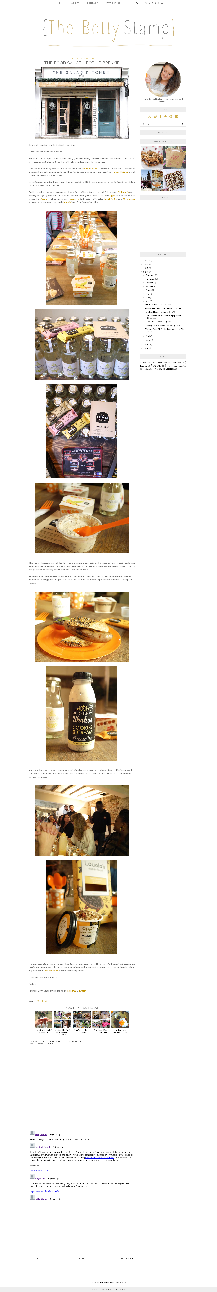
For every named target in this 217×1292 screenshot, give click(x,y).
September (150, 286)
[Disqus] (82, 1090)
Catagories (112, 3)
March (148, 340)
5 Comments (78, 1041)
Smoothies (146, 369)
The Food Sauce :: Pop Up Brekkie (159, 304)
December (150, 275)
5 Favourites (146, 362)
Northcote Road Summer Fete (101, 1031)
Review (183, 366)
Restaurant (172, 366)
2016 (145, 272)
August (149, 290)
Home (60, 3)
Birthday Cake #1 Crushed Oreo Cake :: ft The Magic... (165, 330)
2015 (145, 344)
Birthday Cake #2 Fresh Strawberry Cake (162, 325)
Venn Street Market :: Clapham (82, 1031)
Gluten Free (162, 362)
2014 (145, 348)
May (148, 301)
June (148, 297)
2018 (145, 264)
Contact (92, 3)
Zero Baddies (167, 369)
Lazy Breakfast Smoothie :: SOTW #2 (161, 312)
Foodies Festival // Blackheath (44, 1031)
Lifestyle (41, 1044)
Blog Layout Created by (108, 1289)
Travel (155, 369)
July (147, 294)
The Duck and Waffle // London (120, 1031)
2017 (145, 268)
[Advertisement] (82, 1228)
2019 (145, 261)
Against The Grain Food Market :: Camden (63, 1032)
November (150, 279)
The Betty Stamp (103, 1282)
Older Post (125, 1259)
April (148, 336)
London (50, 1044)
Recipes (156, 365)
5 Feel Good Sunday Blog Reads (158, 321)
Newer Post (39, 1259)
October (149, 282)
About (75, 3)
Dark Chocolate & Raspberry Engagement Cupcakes (163, 316)
